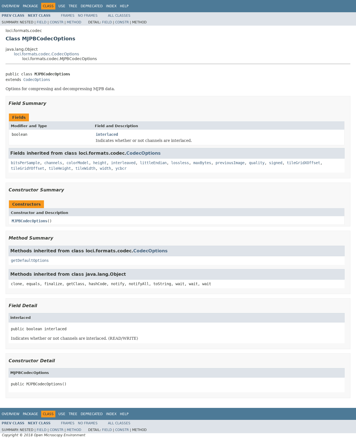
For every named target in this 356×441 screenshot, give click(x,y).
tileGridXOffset (303, 163)
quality (256, 163)
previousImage (230, 163)
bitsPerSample (25, 163)
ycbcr (121, 168)
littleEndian (153, 163)
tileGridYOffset (27, 168)
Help (124, 6)
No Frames (88, 16)
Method (74, 22)
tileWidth (85, 168)
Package (30, 6)
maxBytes (202, 163)
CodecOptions (36, 79)
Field (41, 22)
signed (275, 163)
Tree (73, 6)
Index (111, 6)
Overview (10, 6)
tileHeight (60, 168)
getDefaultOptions (30, 260)
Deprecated (92, 6)
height (100, 163)
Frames (68, 16)
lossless (180, 163)
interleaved (123, 163)
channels (53, 163)
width (105, 168)
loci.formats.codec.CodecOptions (46, 54)
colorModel (77, 163)
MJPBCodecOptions (29, 221)
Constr (56, 22)
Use (61, 6)
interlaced (107, 134)
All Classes (119, 16)
